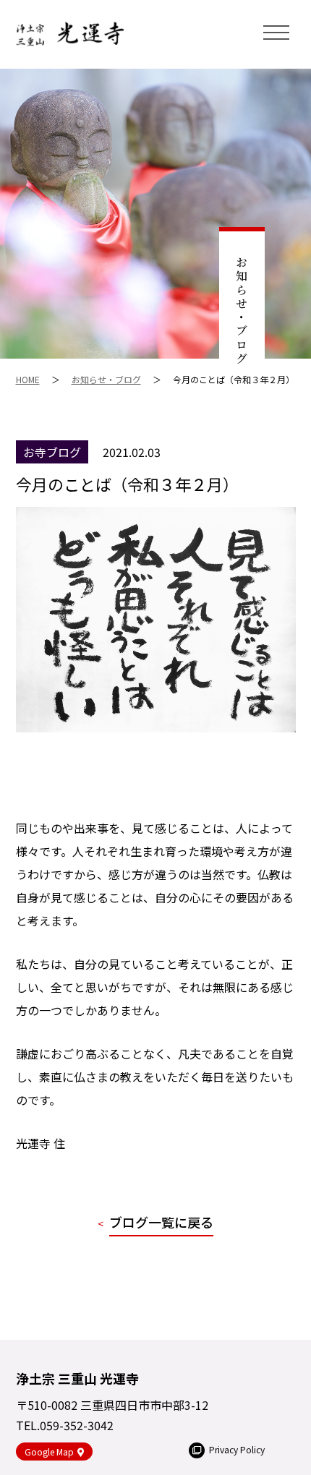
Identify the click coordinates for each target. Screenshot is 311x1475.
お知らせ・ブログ (106, 379)
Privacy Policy (237, 1449)
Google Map (49, 1451)
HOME (28, 379)
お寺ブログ (52, 452)
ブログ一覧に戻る (161, 1222)
